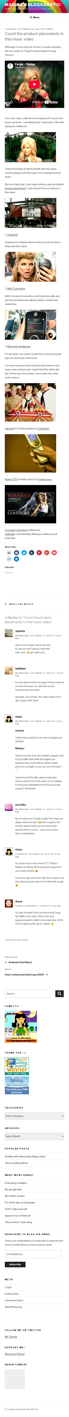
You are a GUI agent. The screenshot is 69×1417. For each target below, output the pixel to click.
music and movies (21, 604)
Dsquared (12, 234)
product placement (15, 188)
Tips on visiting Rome (16, 1163)
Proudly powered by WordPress (21, 1409)
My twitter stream (15, 1196)
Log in (8, 1287)
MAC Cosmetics (16, 288)
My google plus (13, 1189)
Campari (9, 428)
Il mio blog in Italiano (16, 1183)
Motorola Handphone (19, 346)
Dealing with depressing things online (25, 1156)
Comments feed (14, 1300)
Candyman (43, 428)
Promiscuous (44, 479)
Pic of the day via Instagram (20, 1202)
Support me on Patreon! (18, 1215)
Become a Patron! (15, 1354)
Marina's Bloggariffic (33, 4)
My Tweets (11, 1336)
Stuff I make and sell (16, 1209)
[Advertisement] (15, 1379)
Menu (36, 17)
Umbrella (10, 534)
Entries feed (11, 1293)
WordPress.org (13, 1307)
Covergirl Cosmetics (16, 530)
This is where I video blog (18, 1222)
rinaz (49, 29)
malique (20, 668)
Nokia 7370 (11, 479)
